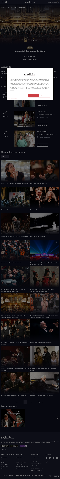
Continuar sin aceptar (12, 98)
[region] (30, 84)
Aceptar (33, 95)
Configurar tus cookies (44, 95)
